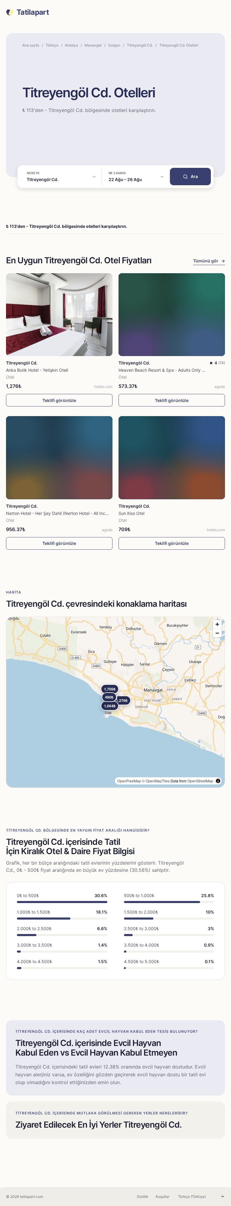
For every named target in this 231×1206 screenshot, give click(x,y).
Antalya (71, 45)
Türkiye (52, 45)
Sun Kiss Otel (131, 513)
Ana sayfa (30, 45)
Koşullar (162, 1196)
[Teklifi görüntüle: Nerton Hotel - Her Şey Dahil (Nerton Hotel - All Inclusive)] (59, 457)
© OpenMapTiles (156, 780)
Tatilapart (33, 12)
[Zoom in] (217, 624)
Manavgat (93, 45)
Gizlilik (142, 1196)
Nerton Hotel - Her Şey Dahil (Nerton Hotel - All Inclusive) (62, 513)
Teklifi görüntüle (59, 400)
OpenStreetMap (200, 780)
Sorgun (114, 45)
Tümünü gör (209, 260)
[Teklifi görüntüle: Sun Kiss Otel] (172, 457)
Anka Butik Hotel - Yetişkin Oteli (37, 370)
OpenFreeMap (129, 780)
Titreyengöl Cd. (140, 45)
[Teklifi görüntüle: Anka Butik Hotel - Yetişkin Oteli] (59, 314)
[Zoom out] (217, 633)
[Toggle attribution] (218, 780)
